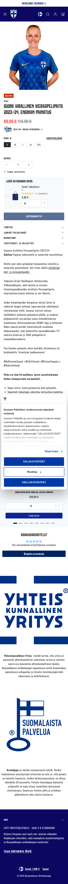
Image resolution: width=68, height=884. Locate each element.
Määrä (7, 158)
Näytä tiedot (51, 451)
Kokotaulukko (54, 138)
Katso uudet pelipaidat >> (34, 3)
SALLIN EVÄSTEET (34, 461)
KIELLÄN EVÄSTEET (34, 482)
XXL (39, 144)
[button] (5, 14)
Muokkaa (32, 471)
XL (31, 144)
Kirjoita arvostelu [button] (34, 554)
